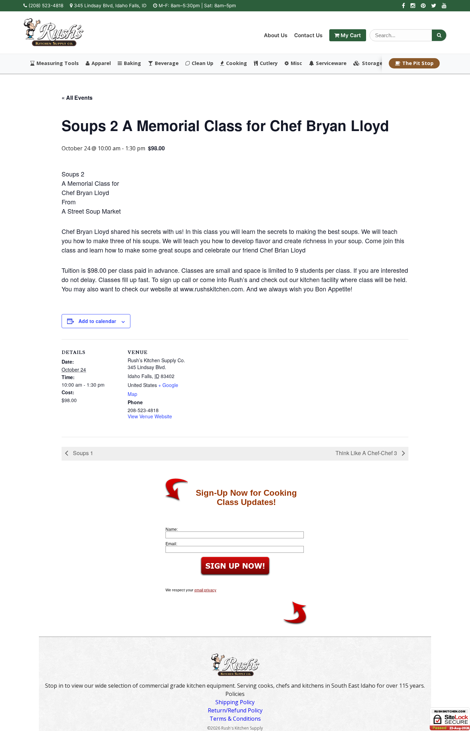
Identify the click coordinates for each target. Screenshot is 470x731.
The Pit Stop (418, 63)
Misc (296, 63)
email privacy (205, 590)
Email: (171, 544)
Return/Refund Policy (235, 710)
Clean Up (202, 63)
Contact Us (308, 35)
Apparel (101, 63)
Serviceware (331, 63)
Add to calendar (97, 321)
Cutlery (269, 63)
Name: (171, 529)
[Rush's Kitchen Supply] (53, 44)
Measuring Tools (57, 63)
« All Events (77, 97)
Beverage (167, 63)
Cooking (236, 63)
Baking (132, 63)
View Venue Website (150, 416)
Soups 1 (82, 453)
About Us (275, 35)
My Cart (350, 35)
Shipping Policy (235, 702)
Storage (372, 63)
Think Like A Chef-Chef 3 (366, 453)
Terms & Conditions (235, 718)
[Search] (439, 35)
